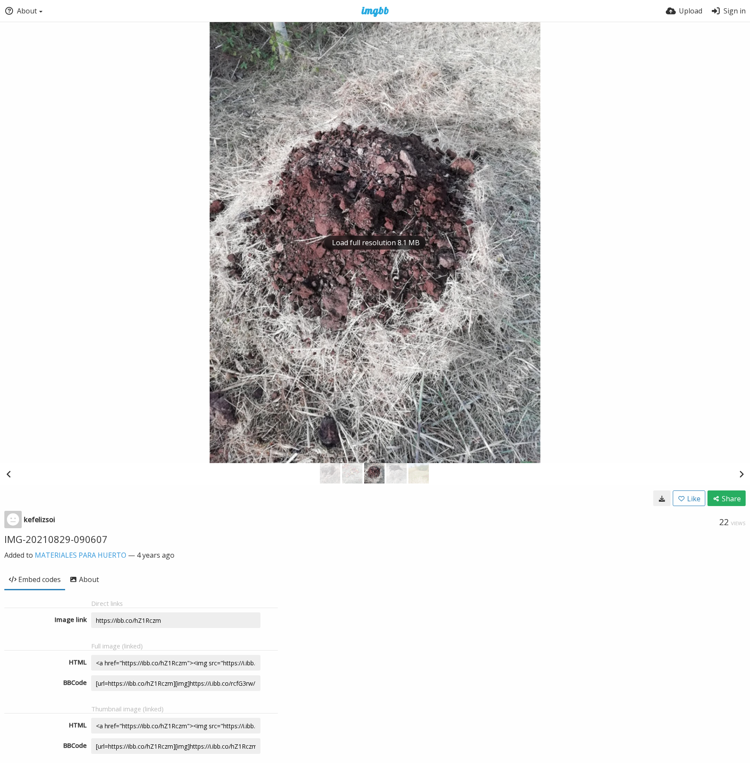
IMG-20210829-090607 (56, 539)
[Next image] (741, 474)
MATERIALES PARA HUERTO (80, 555)
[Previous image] (8, 474)
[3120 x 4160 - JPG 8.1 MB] (662, 498)
